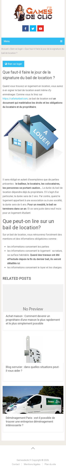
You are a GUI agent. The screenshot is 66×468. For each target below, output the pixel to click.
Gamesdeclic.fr (24, 460)
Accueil (4, 49)
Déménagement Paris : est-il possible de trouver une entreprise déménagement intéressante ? (30, 421)
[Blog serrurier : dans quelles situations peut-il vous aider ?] (33, 349)
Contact (16, 464)
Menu (7, 41)
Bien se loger (16, 49)
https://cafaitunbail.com (15, 98)
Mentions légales (32, 464)
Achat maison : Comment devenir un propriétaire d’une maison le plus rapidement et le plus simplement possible (33, 319)
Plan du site (50, 464)
